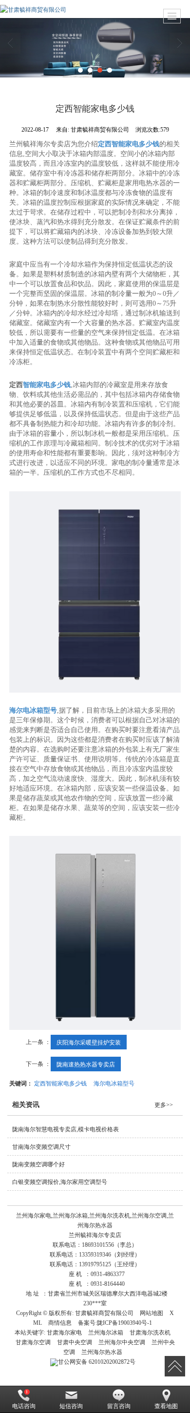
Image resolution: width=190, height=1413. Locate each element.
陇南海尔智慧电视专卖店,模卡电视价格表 (65, 1129)
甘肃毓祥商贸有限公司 (104, 1313)
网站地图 (151, 1313)
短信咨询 (71, 1406)
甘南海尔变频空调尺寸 (41, 1146)
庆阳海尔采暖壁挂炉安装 (89, 1042)
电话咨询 (24, 1406)
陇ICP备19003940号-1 (124, 1322)
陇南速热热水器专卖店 (86, 1064)
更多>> (163, 1105)
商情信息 (60, 1322)
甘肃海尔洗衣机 (150, 1332)
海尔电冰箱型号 (114, 1083)
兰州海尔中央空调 (121, 1342)
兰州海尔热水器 (101, 1352)
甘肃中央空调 (74, 1342)
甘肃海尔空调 (33, 1342)
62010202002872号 (96, 1361)
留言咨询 (119, 1406)
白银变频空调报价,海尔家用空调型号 (59, 1182)
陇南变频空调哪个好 (38, 1164)
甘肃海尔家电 (64, 1332)
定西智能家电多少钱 (60, 1083)
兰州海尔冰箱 (105, 1332)
